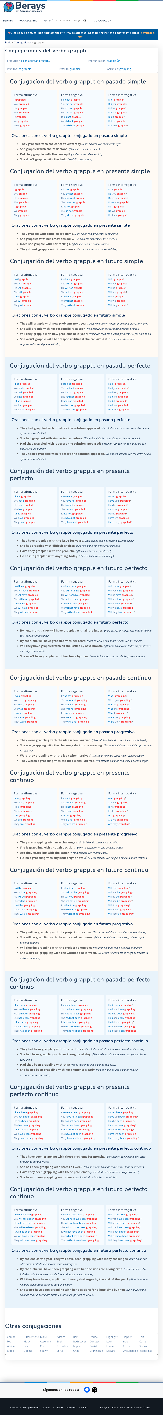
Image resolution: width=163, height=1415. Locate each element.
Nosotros (71, 1407)
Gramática (51, 20)
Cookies (46, 1407)
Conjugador (102, 20)
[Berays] (29, 7)
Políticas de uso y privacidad (24, 1407)
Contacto (58, 1407)
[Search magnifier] (85, 20)
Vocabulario (28, 20)
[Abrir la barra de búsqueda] (119, 21)
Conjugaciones (23, 42)
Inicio (8, 42)
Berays (8, 20)
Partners (83, 1407)
